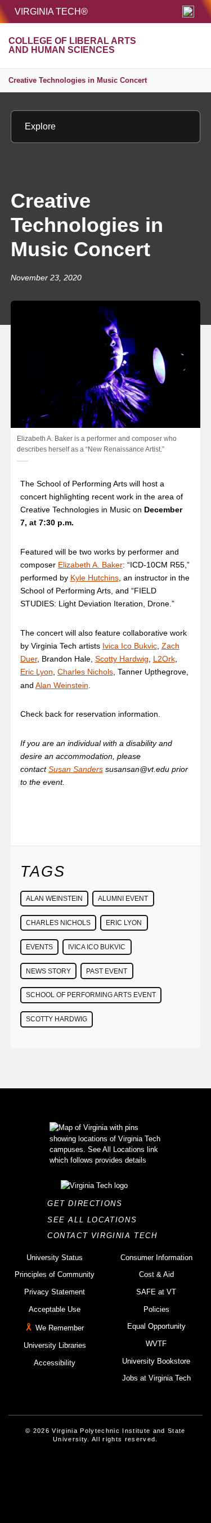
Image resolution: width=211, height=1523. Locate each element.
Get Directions (88, 1203)
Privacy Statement (54, 1292)
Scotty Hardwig (122, 658)
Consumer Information (156, 1257)
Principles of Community (55, 1274)
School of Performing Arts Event (91, 995)
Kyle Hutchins (94, 577)
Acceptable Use (54, 1309)
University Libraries (55, 1345)
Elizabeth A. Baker (90, 564)
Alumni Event (123, 899)
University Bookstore (156, 1361)
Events (39, 947)
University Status (54, 1257)
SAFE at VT (156, 1292)
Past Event (106, 971)
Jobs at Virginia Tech (156, 1378)
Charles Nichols (85, 671)
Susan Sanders (75, 769)
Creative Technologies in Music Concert (77, 80)
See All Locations (95, 1220)
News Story (48, 971)
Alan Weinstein (61, 685)
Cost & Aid (156, 1274)
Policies (156, 1309)
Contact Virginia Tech (105, 1235)
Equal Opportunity (156, 1326)
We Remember (59, 1328)
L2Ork (164, 658)
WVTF (156, 1343)
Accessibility (54, 1363)
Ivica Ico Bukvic (129, 645)
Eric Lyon (36, 671)
